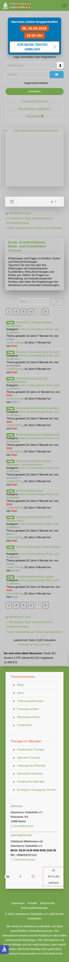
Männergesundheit (28, 717)
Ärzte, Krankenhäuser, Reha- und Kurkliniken (27, 244)
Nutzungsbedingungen (34, 907)
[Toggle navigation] (12, 201)
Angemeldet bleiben (36, 83)
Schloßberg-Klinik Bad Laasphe (35, 576)
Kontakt (32, 903)
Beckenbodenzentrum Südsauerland (37, 434)
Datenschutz (47, 903)
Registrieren (33, 116)
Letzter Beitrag (15, 342)
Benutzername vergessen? (35, 108)
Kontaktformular (23, 826)
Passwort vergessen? (34, 101)
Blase (20, 684)
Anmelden (34, 91)
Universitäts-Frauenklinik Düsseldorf (37, 408)
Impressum (18, 903)
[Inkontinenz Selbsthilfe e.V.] (16, 5)
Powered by (25, 644)
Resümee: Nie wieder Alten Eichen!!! (37, 352)
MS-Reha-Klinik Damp (29, 490)
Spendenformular (24, 859)
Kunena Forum (42, 644)
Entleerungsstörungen (30, 701)
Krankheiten (24, 725)
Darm (20, 692)
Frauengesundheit (28, 709)
